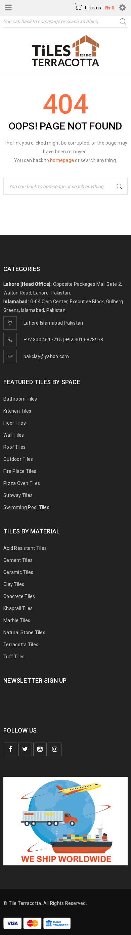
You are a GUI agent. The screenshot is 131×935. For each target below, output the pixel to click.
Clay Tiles (14, 584)
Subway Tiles (18, 495)
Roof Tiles (14, 447)
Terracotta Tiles (20, 644)
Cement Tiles (18, 560)
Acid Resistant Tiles (25, 548)
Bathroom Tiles (20, 399)
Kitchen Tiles (17, 411)
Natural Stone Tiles (24, 632)
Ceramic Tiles (18, 572)
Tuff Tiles (14, 656)
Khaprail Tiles (18, 608)
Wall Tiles (13, 435)
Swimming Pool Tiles (26, 507)
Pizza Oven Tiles (21, 483)
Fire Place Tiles (19, 471)
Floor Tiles (14, 423)
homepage (62, 160)
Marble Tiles (16, 620)
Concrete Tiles (19, 596)
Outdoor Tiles (18, 459)
